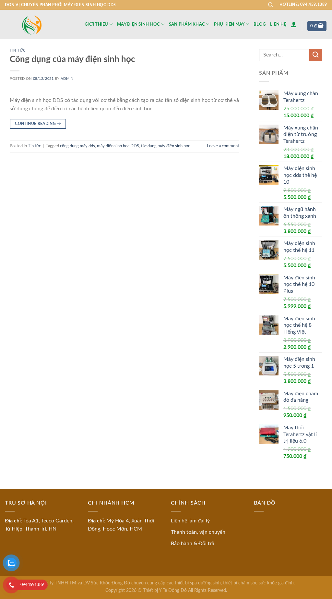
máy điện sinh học (138, 24)
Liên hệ (278, 24)
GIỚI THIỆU (96, 24)
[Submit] (315, 55)
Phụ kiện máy (229, 24)
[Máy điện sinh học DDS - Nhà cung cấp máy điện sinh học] (40, 24)
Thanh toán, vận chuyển (198, 532)
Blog (260, 24)
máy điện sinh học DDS (118, 146)
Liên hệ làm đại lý (190, 520)
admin (67, 78)
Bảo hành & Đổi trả (192, 543)
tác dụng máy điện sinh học (165, 146)
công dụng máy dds (77, 146)
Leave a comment (223, 146)
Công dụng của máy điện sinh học (72, 59)
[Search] (270, 4)
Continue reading (38, 124)
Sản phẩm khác (187, 24)
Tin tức (18, 50)
